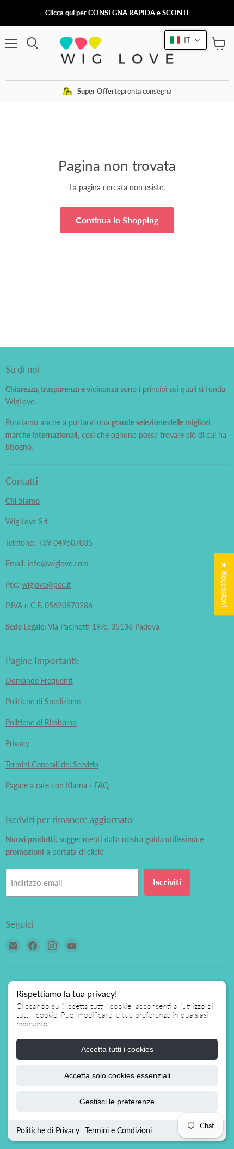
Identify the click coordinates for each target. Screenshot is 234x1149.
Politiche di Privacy (47, 1130)
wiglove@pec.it (46, 584)
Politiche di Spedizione (43, 701)
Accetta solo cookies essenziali (117, 1075)
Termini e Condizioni (118, 1130)
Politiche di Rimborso (41, 722)
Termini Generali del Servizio (51, 764)
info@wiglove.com (58, 563)
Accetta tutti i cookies (117, 1049)
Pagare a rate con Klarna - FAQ (57, 785)
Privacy (17, 743)
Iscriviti (167, 881)
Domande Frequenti (39, 680)
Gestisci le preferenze (117, 1101)
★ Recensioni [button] (224, 584)
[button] (185, 40)
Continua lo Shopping (117, 220)
